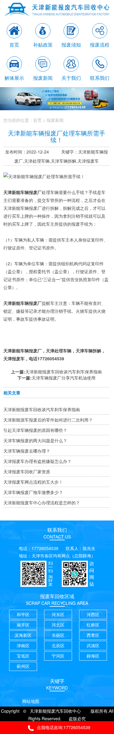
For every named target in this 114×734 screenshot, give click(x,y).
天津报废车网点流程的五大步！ (33, 482)
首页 (37, 120)
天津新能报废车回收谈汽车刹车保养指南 (63, 372)
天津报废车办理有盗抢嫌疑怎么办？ (37, 461)
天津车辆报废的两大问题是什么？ (35, 440)
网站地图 (30, 701)
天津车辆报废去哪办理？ (26, 451)
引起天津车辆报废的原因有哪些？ (35, 430)
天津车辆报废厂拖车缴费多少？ (33, 492)
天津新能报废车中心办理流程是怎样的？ (41, 502)
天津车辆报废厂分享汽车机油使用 (63, 378)
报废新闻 (55, 120)
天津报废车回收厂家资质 (26, 471)
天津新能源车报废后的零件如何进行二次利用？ (48, 420)
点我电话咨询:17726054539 (63, 727)
